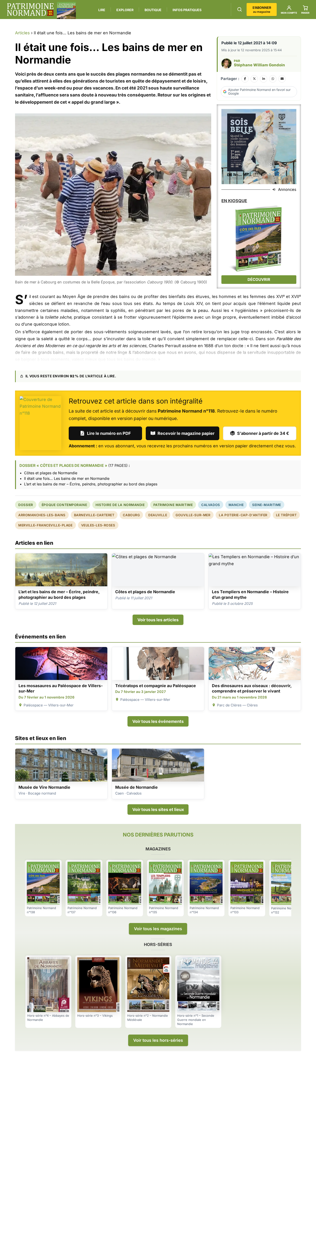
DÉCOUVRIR (259, 279)
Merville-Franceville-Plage (45, 525)
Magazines (158, 848)
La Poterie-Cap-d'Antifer (243, 515)
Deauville (157, 515)
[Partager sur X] (254, 79)
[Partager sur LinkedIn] (263, 79)
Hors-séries (158, 944)
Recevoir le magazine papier (186, 433)
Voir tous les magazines (158, 928)
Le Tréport (286, 515)
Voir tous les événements (158, 721)
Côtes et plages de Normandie (50, 473)
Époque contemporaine (64, 505)
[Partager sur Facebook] (245, 79)
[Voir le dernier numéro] (66, 10)
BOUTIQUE (153, 10)
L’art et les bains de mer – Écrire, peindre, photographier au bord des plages (90, 484)
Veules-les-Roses (98, 525)
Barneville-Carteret (94, 515)
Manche (236, 505)
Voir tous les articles (158, 619)
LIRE (101, 10)
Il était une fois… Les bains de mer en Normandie (66, 478)
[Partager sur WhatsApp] (272, 79)
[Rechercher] (239, 9)
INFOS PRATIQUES (187, 10)
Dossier (25, 505)
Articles (22, 32)
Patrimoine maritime (173, 505)
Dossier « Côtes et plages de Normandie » (63, 465)
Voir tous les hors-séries (158, 1040)
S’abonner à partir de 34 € (263, 433)
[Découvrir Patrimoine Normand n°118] (40, 423)
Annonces (287, 189)
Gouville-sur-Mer (193, 515)
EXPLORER (124, 10)
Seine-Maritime (266, 505)
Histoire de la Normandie (120, 505)
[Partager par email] (282, 79)
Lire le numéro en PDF (109, 433)
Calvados (210, 505)
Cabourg (131, 515)
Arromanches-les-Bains (41, 515)
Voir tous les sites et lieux (158, 809)
